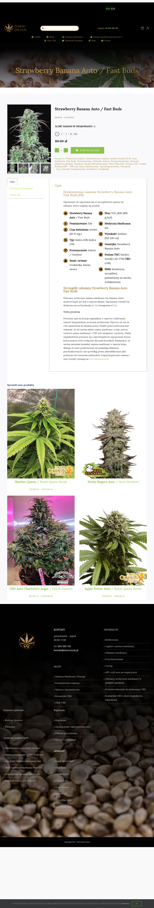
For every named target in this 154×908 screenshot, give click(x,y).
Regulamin (60, 720)
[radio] (57, 134)
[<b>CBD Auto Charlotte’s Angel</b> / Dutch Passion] (41, 540)
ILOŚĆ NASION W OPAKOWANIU (74, 126)
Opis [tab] (12, 181)
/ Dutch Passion (41, 589)
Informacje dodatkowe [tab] (21, 188)
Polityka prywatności (66, 733)
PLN (108, 9)
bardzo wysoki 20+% (120, 158)
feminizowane (78, 169)
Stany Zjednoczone (89, 166)
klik (94, 305)
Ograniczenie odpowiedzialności (72, 726)
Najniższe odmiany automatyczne (23, 761)
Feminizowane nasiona (67, 683)
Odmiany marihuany (116, 652)
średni (143, 164)
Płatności (10, 726)
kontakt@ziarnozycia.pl (66, 650)
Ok (137, 904)
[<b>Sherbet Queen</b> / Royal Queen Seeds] (41, 433)
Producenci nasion (75, 158)
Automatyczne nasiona (97, 158)
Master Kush (61, 813)
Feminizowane (84, 161)
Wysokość (125, 166)
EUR (113, 9)
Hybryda (97, 161)
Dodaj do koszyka (89, 150)
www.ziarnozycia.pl (98, 359)
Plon (111, 164)
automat (65, 169)
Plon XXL (119, 164)
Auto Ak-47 (61, 793)
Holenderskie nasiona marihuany (22, 774)
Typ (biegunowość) (109, 166)
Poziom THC (132, 164)
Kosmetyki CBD (63, 696)
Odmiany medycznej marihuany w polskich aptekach (123, 680)
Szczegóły (64, 474)
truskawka (104, 169)
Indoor (106, 161)
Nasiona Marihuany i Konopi (70, 676)
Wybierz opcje (21, 474)
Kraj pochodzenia (120, 161)
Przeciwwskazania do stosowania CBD (125, 689)
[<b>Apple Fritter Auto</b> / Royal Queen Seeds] (113, 540)
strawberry (91, 169)
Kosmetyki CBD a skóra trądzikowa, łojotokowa (124, 698)
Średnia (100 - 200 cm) (66, 166)
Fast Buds (71, 161)
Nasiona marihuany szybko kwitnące (24, 754)
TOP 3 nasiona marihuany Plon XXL (24, 767)
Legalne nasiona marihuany (119, 646)
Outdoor (78, 164)
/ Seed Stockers (113, 482)
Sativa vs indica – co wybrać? (20, 780)
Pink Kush (60, 767)
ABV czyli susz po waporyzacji (121, 672)
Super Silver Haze (64, 761)
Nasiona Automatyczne (67, 689)
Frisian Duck (61, 774)
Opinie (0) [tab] (15, 195)
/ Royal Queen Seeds (41, 482)
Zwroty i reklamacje (65, 739)
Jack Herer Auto (63, 806)
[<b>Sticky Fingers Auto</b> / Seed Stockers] (113, 433)
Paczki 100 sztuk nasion (96, 164)
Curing (108, 666)
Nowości (134, 161)
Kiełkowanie (111, 639)
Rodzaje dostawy (14, 720)
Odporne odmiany (64, 164)
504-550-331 (64, 646)
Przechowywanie (114, 659)
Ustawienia (125, 903)
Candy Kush (61, 780)
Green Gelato (62, 787)
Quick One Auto (63, 800)
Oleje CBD (60, 702)
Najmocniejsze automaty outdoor (22, 748)
